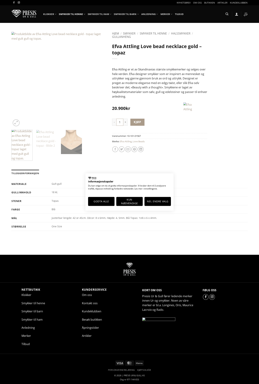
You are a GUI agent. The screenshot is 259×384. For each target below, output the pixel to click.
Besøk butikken (92, 319)
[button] (184, 2)
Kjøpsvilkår (144, 370)
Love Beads (139, 141)
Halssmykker (180, 33)
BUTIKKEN (209, 2)
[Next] (100, 79)
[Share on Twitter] (122, 149)
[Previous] (18, 79)
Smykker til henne (71, 14)
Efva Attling (126, 141)
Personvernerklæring (121, 370)
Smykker (129, 33)
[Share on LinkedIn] (141, 149)
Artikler (87, 336)
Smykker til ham (98, 14)
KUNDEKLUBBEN (239, 2)
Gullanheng (121, 37)
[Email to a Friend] (128, 149)
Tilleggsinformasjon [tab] (25, 173)
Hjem (115, 33)
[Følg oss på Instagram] (18, 2)
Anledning (148, 14)
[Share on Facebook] (115, 149)
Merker (165, 14)
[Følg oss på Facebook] (14, 2)
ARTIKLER (222, 2)
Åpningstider (90, 328)
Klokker (26, 295)
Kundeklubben (91, 311)
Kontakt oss (90, 303)
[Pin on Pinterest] (134, 149)
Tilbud (179, 14)
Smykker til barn (125, 14)
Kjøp (137, 122)
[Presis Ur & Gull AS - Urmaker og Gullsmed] (24, 14)
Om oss (87, 295)
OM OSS (197, 2)
